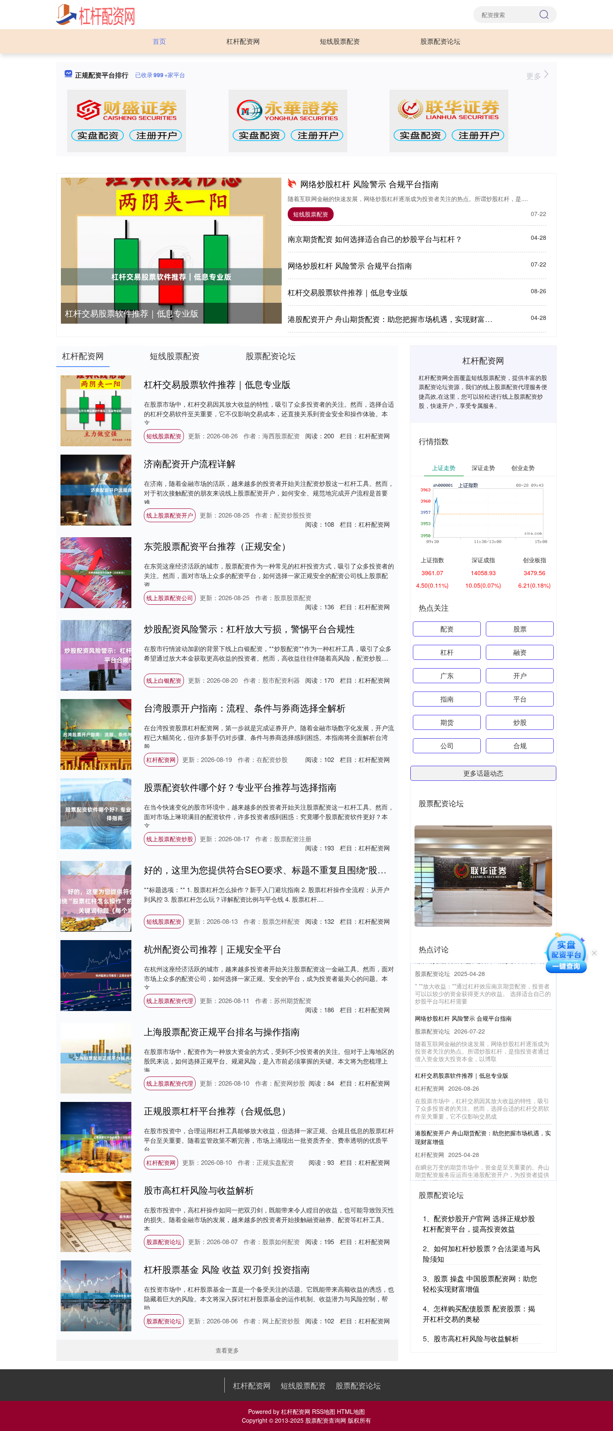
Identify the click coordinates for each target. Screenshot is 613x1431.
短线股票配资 (340, 41)
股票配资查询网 (325, 1420)
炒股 (520, 722)
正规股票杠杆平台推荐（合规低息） (217, 1110)
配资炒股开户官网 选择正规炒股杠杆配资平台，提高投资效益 (479, 1223)
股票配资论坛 (440, 41)
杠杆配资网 (243, 41)
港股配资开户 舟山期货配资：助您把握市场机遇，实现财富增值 (394, 318)
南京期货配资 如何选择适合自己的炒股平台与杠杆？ (375, 238)
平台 (520, 699)
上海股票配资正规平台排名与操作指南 (222, 1031)
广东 (447, 675)
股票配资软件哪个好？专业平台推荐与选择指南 (240, 786)
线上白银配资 (163, 680)
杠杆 (447, 652)
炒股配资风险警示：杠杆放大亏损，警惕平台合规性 (249, 628)
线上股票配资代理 (169, 1000)
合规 (520, 745)
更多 (534, 75)
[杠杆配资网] (95, 14)
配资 (447, 629)
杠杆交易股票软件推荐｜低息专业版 (131, 313)
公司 (447, 745)
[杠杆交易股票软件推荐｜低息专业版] (171, 277)
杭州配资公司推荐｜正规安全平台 (212, 948)
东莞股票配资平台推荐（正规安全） (217, 545)
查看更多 (227, 1350)
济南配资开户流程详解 (190, 463)
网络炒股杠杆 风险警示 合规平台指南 (369, 184)
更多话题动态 (483, 773)
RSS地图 (323, 1411)
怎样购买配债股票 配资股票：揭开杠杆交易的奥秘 (479, 1313)
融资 (520, 652)
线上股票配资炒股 (169, 839)
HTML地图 (351, 1411)
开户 (520, 675)
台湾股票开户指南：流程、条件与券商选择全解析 (245, 707)
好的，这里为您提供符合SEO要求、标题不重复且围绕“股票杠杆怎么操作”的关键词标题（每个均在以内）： (363, 869)
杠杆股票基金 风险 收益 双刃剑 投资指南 (227, 1268)
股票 (520, 629)
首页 (159, 41)
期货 (447, 722)
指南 (447, 699)
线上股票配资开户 (169, 515)
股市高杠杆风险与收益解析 (199, 1189)
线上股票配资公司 (169, 598)
